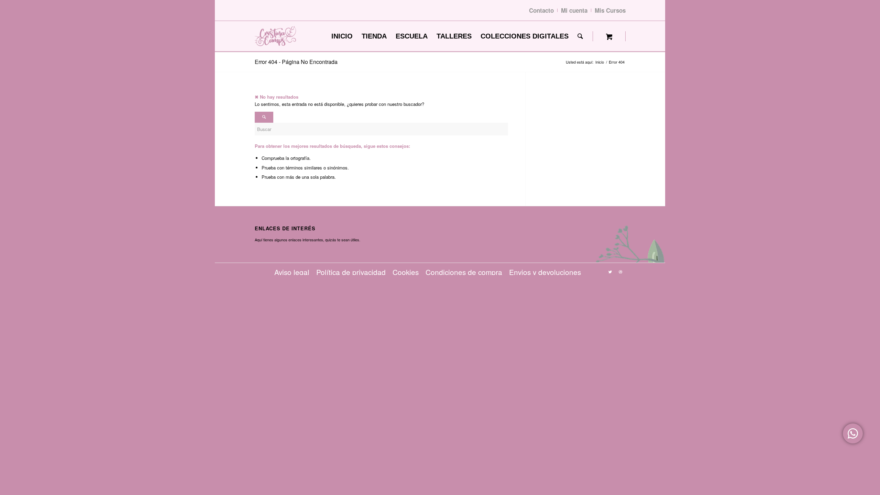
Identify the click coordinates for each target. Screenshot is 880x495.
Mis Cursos (610, 10)
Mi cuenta (574, 10)
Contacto (541, 10)
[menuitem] (342, 36)
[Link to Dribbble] (620, 271)
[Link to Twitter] (610, 271)
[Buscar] (580, 36)
